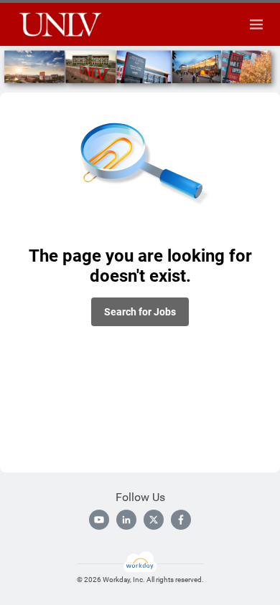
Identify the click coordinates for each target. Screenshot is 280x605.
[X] (154, 520)
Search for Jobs (140, 312)
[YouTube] (99, 520)
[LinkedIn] (126, 520)
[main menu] (256, 24)
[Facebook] (181, 520)
